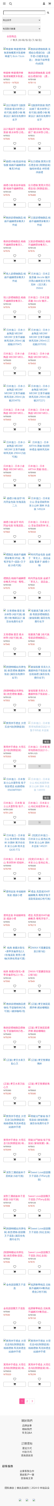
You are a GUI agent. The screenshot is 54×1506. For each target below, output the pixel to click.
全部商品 (11, 36)
